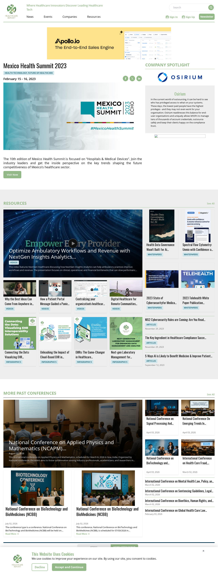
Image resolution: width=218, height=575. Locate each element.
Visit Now (12, 174)
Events (48, 17)
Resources (94, 17)
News (30, 17)
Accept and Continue (69, 567)
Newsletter (206, 16)
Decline (40, 567)
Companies (70, 17)
